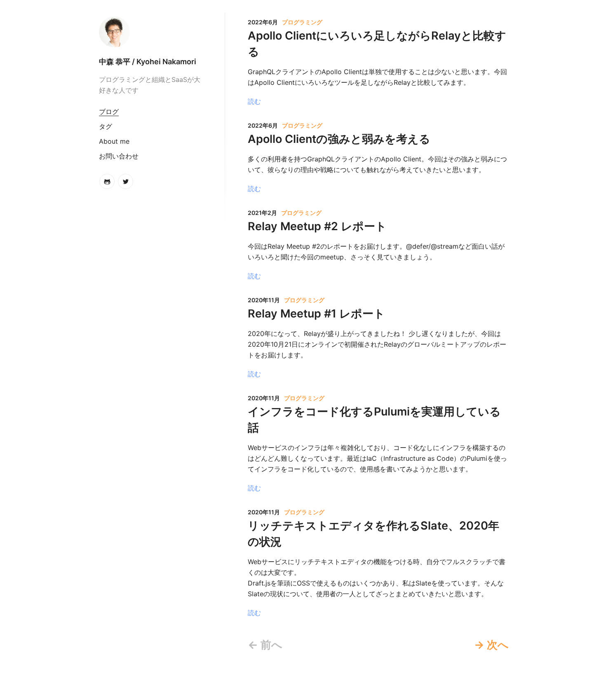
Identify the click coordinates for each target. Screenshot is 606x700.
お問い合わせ (119, 156)
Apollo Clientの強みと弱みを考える (339, 139)
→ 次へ (491, 644)
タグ (105, 126)
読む (254, 101)
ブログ (109, 111)
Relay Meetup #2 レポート (317, 226)
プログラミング (302, 22)
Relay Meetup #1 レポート (316, 313)
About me (114, 141)
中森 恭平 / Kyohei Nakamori (147, 61)
